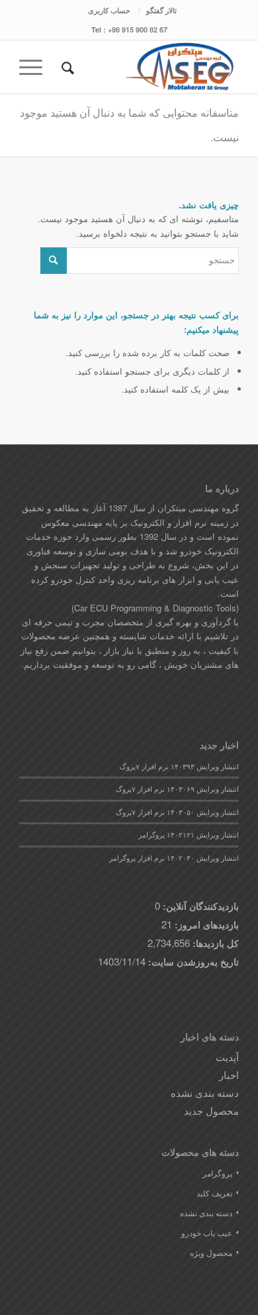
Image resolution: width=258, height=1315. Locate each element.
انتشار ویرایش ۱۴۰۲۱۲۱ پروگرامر (188, 835)
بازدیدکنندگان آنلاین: (199, 905)
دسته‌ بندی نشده (205, 1092)
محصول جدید (211, 1110)
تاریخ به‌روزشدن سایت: (192, 961)
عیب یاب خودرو (206, 1232)
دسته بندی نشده (206, 1212)
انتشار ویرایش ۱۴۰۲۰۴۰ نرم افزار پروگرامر (174, 858)
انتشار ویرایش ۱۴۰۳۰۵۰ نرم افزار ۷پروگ (177, 812)
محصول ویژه (211, 1252)
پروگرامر (217, 1172)
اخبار (229, 1075)
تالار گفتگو (161, 10)
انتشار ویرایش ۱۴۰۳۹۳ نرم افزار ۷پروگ (179, 766)
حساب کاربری (109, 10)
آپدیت (227, 1057)
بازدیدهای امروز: (205, 924)
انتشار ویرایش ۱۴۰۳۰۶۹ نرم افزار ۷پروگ (177, 789)
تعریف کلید (214, 1192)
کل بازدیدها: (214, 943)
